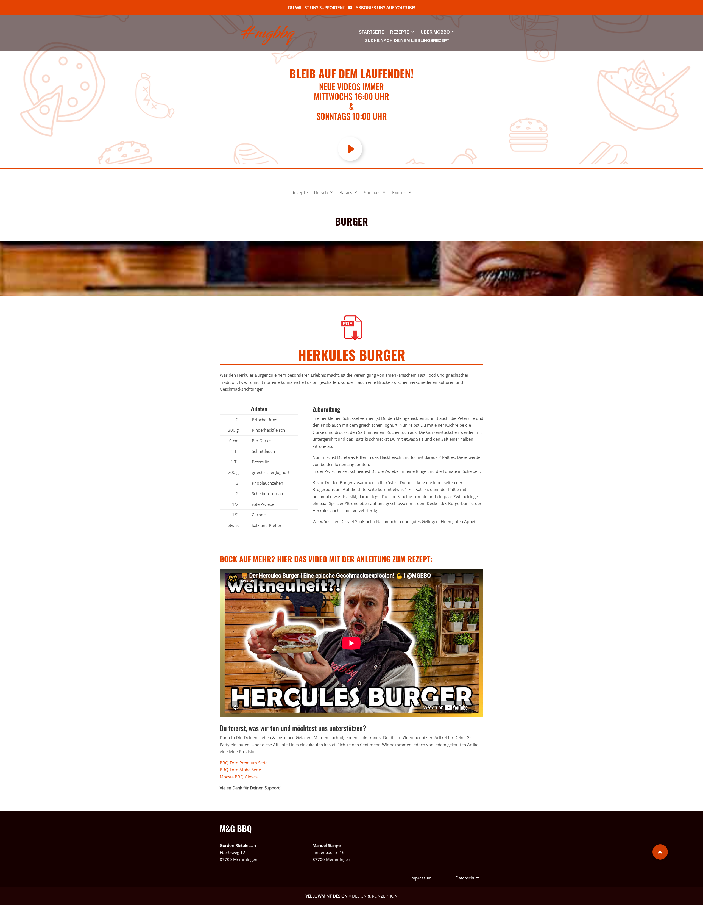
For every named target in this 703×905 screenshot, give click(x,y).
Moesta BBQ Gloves (239, 776)
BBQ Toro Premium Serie (245, 762)
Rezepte (399, 32)
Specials (372, 193)
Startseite (371, 32)
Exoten (399, 193)
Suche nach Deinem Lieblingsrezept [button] (407, 40)
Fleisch (321, 193)
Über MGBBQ (435, 32)
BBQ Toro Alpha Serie (240, 769)
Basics (345, 193)
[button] (660, 852)
